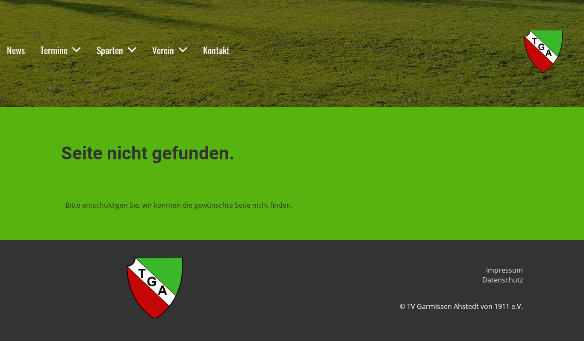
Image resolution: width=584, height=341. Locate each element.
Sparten (110, 50)
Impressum (504, 270)
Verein (163, 50)
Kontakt (216, 50)
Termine (54, 50)
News (16, 50)
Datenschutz (502, 280)
